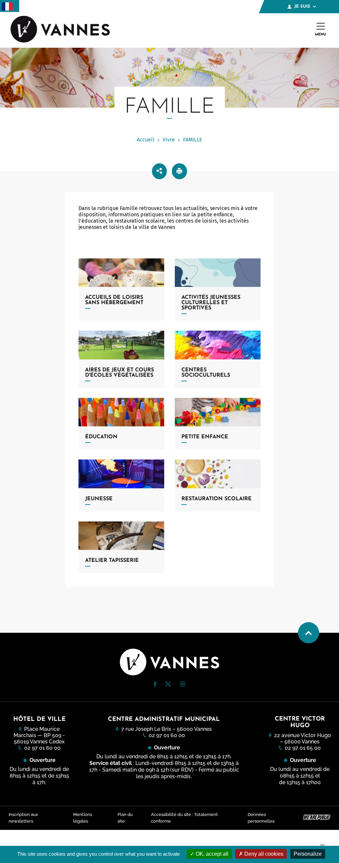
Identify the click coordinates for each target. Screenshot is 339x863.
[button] (155, 684)
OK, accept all (211, 854)
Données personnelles (261, 818)
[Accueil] (60, 30)
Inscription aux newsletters (23, 818)
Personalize (308, 854)
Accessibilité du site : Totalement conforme (184, 818)
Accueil (145, 139)
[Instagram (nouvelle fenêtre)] (182, 684)
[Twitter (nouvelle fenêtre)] (168, 684)
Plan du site (125, 818)
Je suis (302, 6)
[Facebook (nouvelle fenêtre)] (155, 685)
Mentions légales (82, 818)
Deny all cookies (263, 854)
